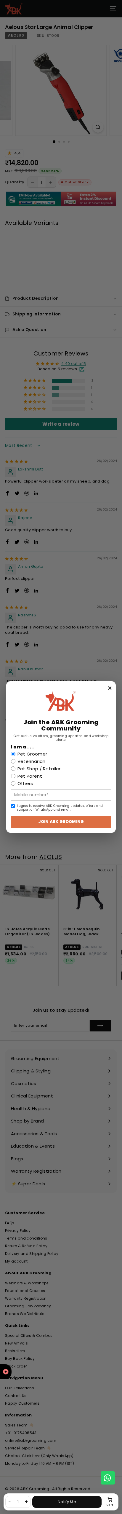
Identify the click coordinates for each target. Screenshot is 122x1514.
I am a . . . (22, 747)
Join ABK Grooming (61, 822)
